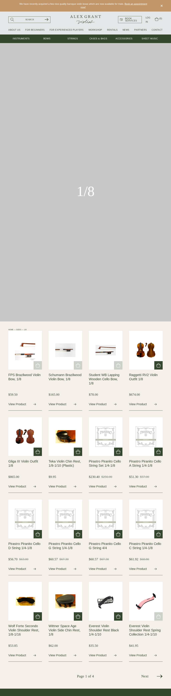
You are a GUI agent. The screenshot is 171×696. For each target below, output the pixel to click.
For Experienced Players (67, 30)
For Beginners (35, 30)
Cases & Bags (98, 38)
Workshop (95, 30)
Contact (157, 30)
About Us (14, 30)
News (126, 30)
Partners (140, 30)
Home (10, 329)
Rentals (112, 30)
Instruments (21, 38)
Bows (47, 38)
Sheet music (150, 38)
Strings (72, 38)
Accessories (124, 38)
